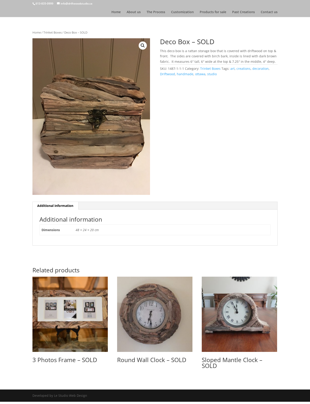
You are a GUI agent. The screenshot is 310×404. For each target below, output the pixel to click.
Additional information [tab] (55, 205)
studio (212, 74)
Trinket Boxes (52, 32)
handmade (185, 74)
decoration (260, 68)
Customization (182, 12)
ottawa (200, 74)
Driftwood (167, 74)
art (232, 68)
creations (243, 68)
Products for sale (213, 12)
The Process (156, 12)
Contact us (269, 12)
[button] (143, 45)
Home (116, 12)
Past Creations (243, 12)
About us (134, 12)
